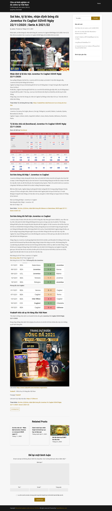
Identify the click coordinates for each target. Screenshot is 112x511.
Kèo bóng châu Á (15, 258)
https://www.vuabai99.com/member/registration (31, 387)
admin (13, 29)
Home (99, 3)
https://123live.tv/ (32, 398)
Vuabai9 (12, 391)
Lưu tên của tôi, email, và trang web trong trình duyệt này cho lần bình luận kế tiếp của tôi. (40, 495)
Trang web (58, 487)
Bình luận (39, 462)
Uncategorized (15, 409)
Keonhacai (23, 130)
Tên (19, 487)
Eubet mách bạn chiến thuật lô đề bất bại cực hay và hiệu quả (39, 430)
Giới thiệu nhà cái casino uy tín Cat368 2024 (86, 28)
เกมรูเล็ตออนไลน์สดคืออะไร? (83, 42)
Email (39, 487)
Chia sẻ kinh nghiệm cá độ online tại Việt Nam (27, 508)
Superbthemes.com (61, 508)
